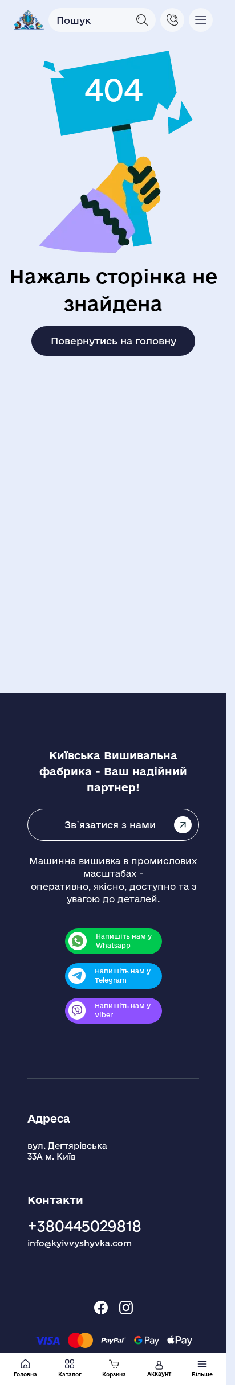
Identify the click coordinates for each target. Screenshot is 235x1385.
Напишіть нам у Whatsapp (124, 941)
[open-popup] (172, 20)
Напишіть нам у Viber (123, 1010)
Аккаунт (159, 1374)
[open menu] (201, 20)
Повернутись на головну (113, 340)
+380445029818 (84, 1226)
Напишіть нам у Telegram (123, 975)
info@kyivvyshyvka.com (79, 1243)
